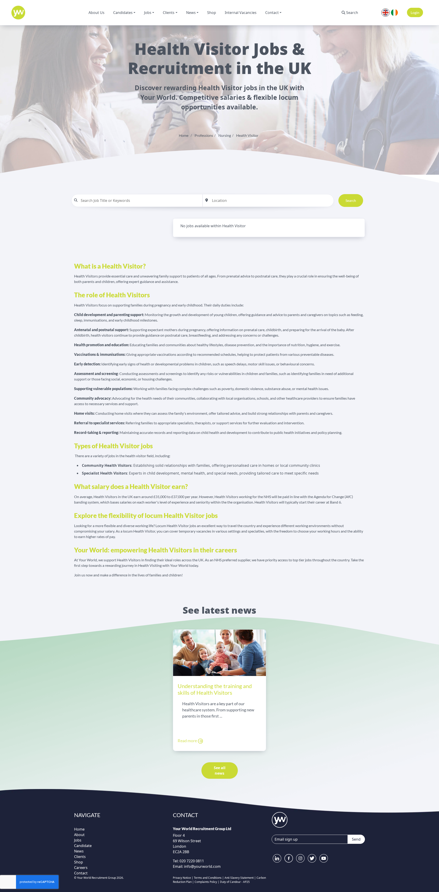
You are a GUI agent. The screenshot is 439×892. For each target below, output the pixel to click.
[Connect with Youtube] (323, 858)
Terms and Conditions (208, 878)
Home (183, 135)
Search (352, 12)
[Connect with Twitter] (312, 858)
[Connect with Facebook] (288, 858)
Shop (211, 12)
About (79, 834)
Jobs (147, 12)
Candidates (123, 12)
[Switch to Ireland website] (394, 12)
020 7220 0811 (191, 860)
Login (415, 12)
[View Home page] (280, 819)
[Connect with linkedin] (277, 858)
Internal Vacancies (241, 12)
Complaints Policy (206, 882)
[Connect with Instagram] (300, 858)
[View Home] (18, 13)
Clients (168, 12)
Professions (204, 135)
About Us (96, 12)
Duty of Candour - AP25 (235, 882)
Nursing (224, 135)
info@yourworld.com (202, 866)
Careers (81, 867)
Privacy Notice (182, 878)
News (191, 12)
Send (356, 839)
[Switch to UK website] (385, 12)
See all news (219, 770)
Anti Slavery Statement (239, 878)
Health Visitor (247, 135)
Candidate (83, 845)
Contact (272, 12)
